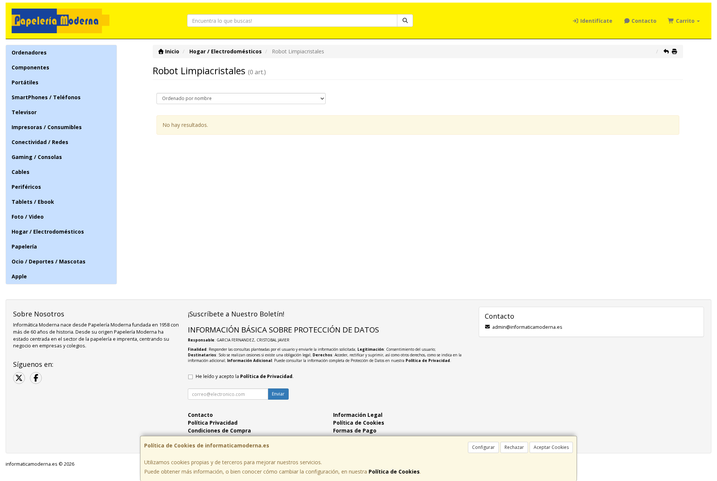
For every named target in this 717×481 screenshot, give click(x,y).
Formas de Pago (354, 430)
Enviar (278, 394)
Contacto (643, 20)
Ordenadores (29, 52)
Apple (19, 276)
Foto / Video (28, 216)
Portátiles (25, 82)
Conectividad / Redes (40, 142)
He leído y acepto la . (245, 376)
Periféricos (26, 186)
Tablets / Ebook (33, 201)
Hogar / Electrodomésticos (48, 231)
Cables (21, 171)
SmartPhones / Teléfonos (46, 97)
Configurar (483, 447)
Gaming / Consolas (37, 156)
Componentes (30, 67)
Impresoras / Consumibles (47, 127)
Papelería (24, 246)
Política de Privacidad (428, 360)
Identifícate (595, 20)
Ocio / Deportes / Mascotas (49, 261)
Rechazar (514, 447)
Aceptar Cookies (551, 447)
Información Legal (357, 414)
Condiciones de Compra (219, 430)
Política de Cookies (394, 471)
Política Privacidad (213, 422)
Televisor (24, 112)
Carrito (685, 20)
